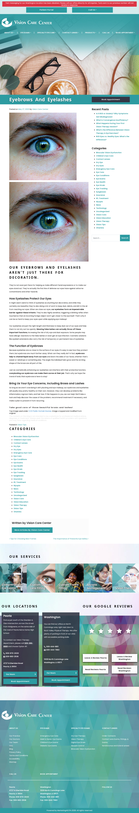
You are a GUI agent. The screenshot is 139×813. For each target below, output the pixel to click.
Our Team (13, 742)
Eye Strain (18, 469)
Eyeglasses (18, 475)
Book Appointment (124, 32)
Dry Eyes (17, 449)
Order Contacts (109, 736)
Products (90, 32)
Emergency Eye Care (23, 453)
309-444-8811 (52, 646)
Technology (19, 492)
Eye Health (18, 466)
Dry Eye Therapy (78, 736)
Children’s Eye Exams (49, 742)
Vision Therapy (20, 505)
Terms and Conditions (18, 755)
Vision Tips (21, 424)
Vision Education (21, 502)
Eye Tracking (19, 472)
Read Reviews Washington (124, 669)
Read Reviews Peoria (95, 669)
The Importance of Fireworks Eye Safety (70, 538)
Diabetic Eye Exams (48, 745)
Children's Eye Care (22, 439)
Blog (11, 749)
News (16, 489)
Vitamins (17, 511)
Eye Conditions (20, 459)
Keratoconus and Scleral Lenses (115, 745)
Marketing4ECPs (64, 810)
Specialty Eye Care (46, 32)
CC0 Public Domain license (40, 411)
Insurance (18, 479)
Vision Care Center (40, 109)
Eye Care (18, 456)
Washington (45, 787)
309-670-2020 (12, 653)
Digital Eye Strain (78, 742)
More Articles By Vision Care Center (32, 530)
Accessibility (14, 759)
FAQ (11, 745)
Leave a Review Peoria (95, 658)
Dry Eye (17, 446)
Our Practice (14, 736)
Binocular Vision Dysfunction (26, 436)
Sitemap (12, 762)
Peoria (12, 787)
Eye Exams (25, 32)
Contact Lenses (70, 32)
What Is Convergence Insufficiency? (112, 120)
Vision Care (19, 498)
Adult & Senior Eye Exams (51, 739)
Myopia (17, 485)
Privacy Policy (15, 752)
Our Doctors (14, 739)
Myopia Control (77, 745)
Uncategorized (20, 495)
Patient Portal (46, 10)
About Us (8, 32)
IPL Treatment (20, 482)
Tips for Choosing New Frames (23, 538)
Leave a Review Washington (124, 657)
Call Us (105, 32)
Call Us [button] (91, 10)
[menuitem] (9, 32)
